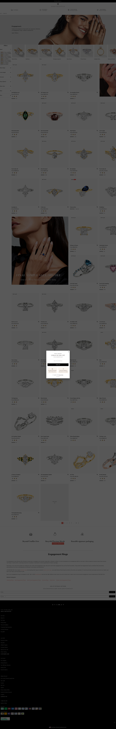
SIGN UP (58, 364)
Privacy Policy (61, 374)
